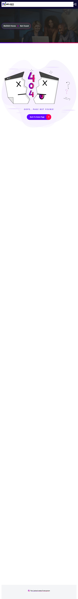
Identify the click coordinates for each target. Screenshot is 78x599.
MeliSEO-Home (10, 26)
